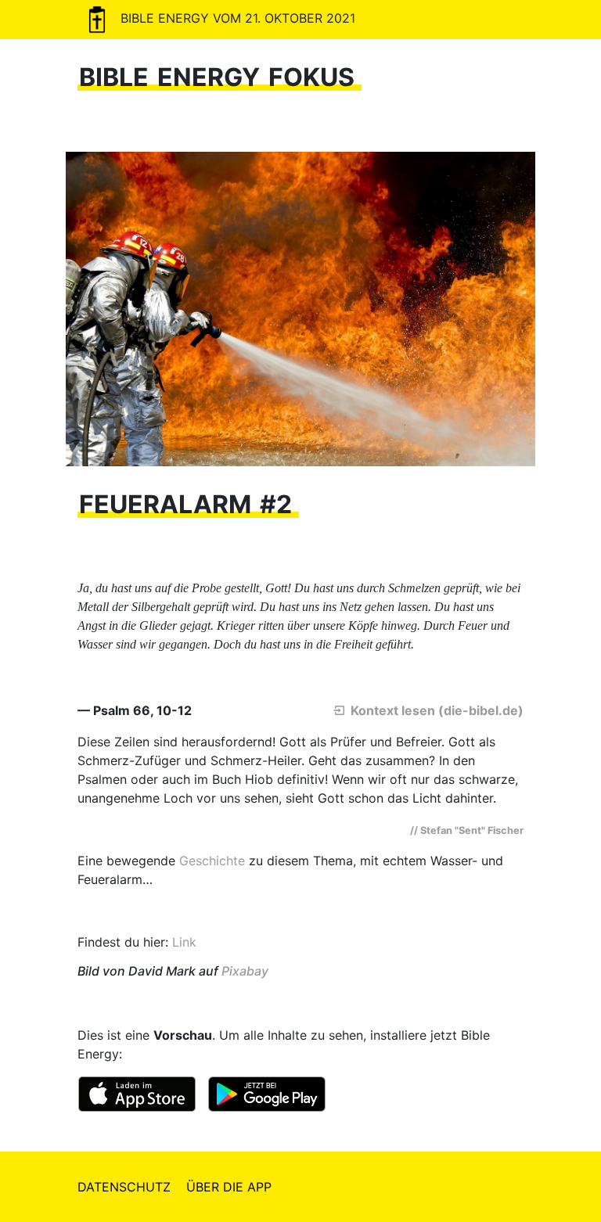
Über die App (229, 1187)
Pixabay (244, 971)
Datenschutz (124, 1187)
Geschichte (212, 860)
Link (184, 942)
